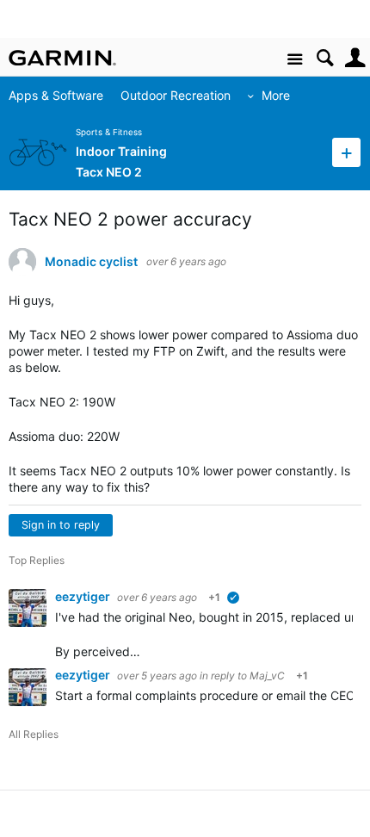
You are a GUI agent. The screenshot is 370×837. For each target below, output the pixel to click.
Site (295, 60)
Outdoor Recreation (175, 95)
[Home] (62, 57)
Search (325, 58)
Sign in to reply (61, 524)
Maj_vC (267, 675)
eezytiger (84, 596)
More (276, 95)
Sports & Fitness (109, 132)
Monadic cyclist (91, 262)
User (355, 58)
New (346, 152)
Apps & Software (56, 95)
